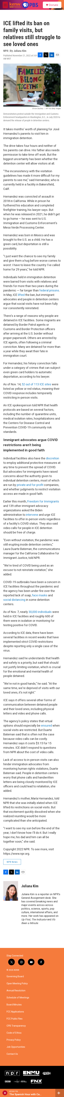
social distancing (14, 599)
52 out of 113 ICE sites (36, 384)
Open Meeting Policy (17, 983)
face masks (39, 595)
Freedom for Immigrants (43, 501)
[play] (5, 1093)
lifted (21, 295)
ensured (46, 725)
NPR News (12, 862)
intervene (32, 514)
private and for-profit (30, 485)
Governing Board (15, 976)
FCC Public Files (14, 1019)
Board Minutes (14, 1004)
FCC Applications (15, 1011)
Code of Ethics (14, 1033)
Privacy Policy (14, 1040)
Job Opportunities (16, 1047)
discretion (52, 458)
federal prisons (49, 290)
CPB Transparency (16, 1026)
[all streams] (59, 1093)
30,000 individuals (40, 612)
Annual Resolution (16, 990)
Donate (53, 4)
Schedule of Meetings (18, 997)
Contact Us (12, 1054)
